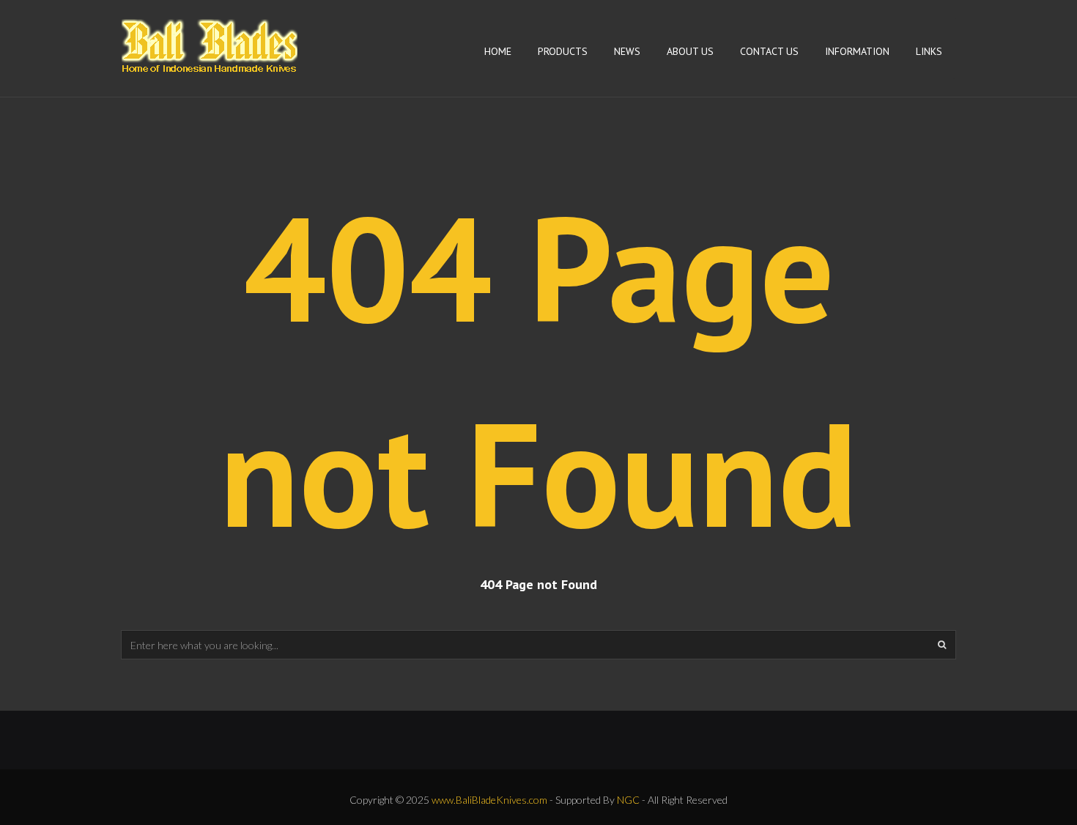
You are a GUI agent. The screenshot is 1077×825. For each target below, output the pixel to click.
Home (497, 51)
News (627, 51)
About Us (690, 51)
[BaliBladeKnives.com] (209, 41)
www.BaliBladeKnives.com (489, 799)
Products (563, 51)
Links (929, 51)
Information (857, 51)
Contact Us (769, 51)
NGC (628, 799)
